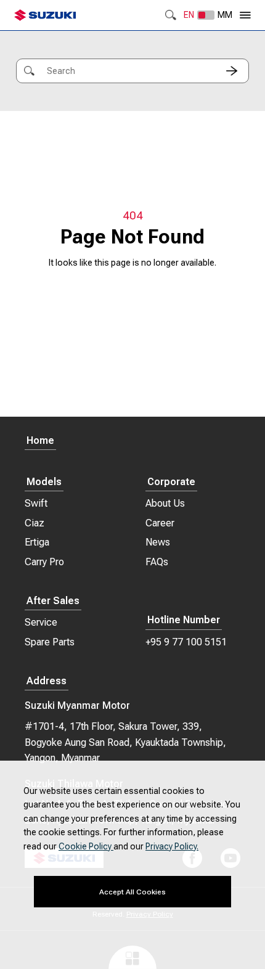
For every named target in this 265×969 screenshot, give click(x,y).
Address (46, 681)
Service (41, 622)
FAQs (156, 562)
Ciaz (34, 523)
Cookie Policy (86, 846)
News (157, 542)
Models (44, 482)
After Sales (53, 601)
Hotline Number (183, 620)
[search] (232, 70)
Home (40, 441)
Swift (36, 503)
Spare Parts (50, 642)
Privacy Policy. (171, 846)
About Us (165, 503)
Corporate (171, 482)
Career (159, 523)
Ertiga (37, 542)
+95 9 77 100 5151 (186, 642)
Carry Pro (44, 562)
